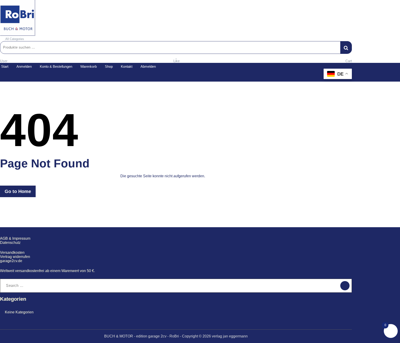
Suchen (346, 47)
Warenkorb (88, 66)
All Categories (14, 39)
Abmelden (148, 66)
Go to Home (18, 191)
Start (4, 66)
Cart (348, 61)
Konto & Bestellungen (56, 66)
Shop (109, 66)
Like (176, 61)
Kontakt (126, 66)
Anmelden (24, 66)
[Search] (345, 285)
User (3, 61)
